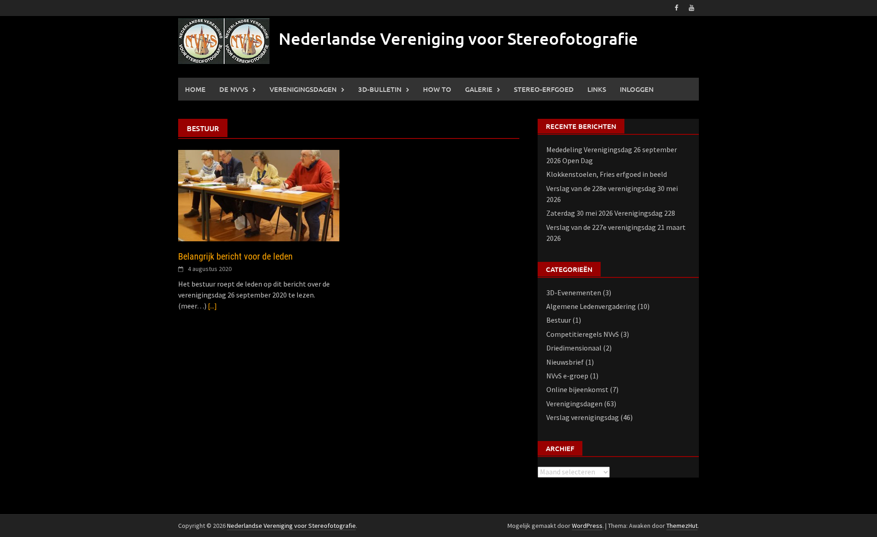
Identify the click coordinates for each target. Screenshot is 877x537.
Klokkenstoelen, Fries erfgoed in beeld (606, 174)
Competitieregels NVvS (582, 334)
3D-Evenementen (573, 292)
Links (596, 89)
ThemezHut (681, 525)
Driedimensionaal (574, 347)
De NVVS (233, 89)
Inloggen (637, 89)
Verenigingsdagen (303, 89)
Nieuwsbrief (565, 362)
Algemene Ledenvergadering (591, 306)
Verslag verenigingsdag (582, 417)
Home (195, 89)
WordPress (587, 525)
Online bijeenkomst (577, 389)
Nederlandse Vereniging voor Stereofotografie (458, 38)
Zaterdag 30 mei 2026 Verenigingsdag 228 (610, 213)
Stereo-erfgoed (544, 89)
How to (437, 89)
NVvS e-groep (567, 375)
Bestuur (558, 319)
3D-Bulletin (380, 89)
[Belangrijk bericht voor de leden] (258, 194)
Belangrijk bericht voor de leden (235, 256)
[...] (212, 305)
